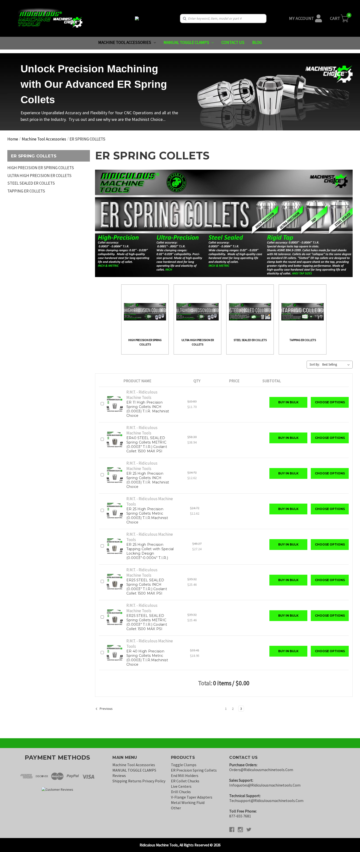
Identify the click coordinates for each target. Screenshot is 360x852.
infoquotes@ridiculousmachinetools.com (264, 785)
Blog (257, 42)
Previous (106, 708)
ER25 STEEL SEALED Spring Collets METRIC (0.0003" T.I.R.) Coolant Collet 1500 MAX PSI (146, 622)
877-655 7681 (240, 816)
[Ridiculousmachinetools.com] (137, 18)
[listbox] (337, 364)
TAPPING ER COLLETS (26, 191)
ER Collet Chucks (185, 780)
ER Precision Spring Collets (194, 770)
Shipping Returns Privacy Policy (138, 780)
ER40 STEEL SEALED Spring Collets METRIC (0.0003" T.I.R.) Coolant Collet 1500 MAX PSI (146, 444)
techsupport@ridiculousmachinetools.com (266, 800)
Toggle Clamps (183, 764)
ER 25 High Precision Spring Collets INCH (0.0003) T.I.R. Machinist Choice (147, 480)
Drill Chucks (181, 791)
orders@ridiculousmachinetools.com (261, 769)
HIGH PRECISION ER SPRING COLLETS (40, 167)
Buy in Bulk (288, 402)
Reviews (119, 775)
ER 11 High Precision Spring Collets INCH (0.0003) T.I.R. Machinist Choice (147, 409)
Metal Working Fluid (187, 802)
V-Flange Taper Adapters (191, 797)
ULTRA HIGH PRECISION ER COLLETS (39, 175)
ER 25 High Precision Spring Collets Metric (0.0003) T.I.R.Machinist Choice (147, 515)
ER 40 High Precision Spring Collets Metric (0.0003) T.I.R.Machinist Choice (147, 658)
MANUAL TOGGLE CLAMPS (186, 42)
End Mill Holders (184, 775)
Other (176, 807)
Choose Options (330, 402)
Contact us (232, 42)
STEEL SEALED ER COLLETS (31, 183)
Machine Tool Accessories (124, 42)
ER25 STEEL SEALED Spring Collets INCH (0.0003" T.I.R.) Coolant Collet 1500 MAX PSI (146, 587)
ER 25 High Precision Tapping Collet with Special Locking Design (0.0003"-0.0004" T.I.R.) (150, 551)
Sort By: (315, 364)
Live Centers (181, 786)
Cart (335, 18)
